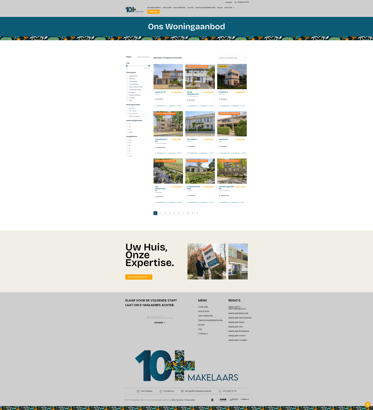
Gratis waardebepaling (205, 8)
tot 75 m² (132, 108)
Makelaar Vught (236, 335)
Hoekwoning (133, 81)
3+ (130, 129)
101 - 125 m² (133, 113)
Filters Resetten (143, 57)
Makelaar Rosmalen (238, 331)
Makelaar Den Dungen (239, 317)
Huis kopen (167, 8)
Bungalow (132, 92)
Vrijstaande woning (135, 89)
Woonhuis (132, 78)
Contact (153, 12)
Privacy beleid (189, 400)
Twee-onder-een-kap (136, 87)
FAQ (200, 329)
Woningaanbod (154, 8)
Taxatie (190, 8)
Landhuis (132, 98)
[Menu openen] (368, 405)
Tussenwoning (133, 84)
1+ (130, 124)
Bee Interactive (177, 400)
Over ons (228, 8)
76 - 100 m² (133, 111)
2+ (130, 127)
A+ (130, 145)
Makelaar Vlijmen (237, 340)
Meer (130, 132)
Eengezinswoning (134, 95)
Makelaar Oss (235, 326)
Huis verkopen (179, 8)
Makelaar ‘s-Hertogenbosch (237, 308)
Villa (130, 100)
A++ (130, 143)
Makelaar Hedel (236, 322)
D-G (130, 156)
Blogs (219, 8)
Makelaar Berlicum (238, 313)
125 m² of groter (134, 116)
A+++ (131, 140)
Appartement (133, 76)
